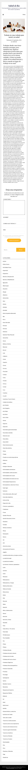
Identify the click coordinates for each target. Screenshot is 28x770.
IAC (3, 540)
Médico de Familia (7, 589)
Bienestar (5, 347)
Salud (4, 702)
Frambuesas (5, 509)
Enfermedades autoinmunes (9, 469)
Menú (24, 14)
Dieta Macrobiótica (7, 448)
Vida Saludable (6, 742)
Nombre (6, 217)
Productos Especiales (8, 668)
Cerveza (5, 368)
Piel (4, 641)
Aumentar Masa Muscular (8, 334)
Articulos (5, 328)
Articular (5, 325)
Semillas (4, 708)
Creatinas (5, 393)
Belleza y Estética (7, 344)
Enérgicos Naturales (7, 466)
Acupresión (5, 270)
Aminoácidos (6, 298)
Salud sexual (5, 705)
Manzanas (5, 576)
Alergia (4, 292)
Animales (5, 307)
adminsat (15, 41)
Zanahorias (5, 757)
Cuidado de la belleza (7, 402)
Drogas (4, 454)
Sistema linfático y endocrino (9, 711)
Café (4, 353)
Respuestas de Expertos (8, 690)
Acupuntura (5, 273)
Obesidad (5, 622)
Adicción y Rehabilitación (8, 279)
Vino (4, 745)
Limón (4, 573)
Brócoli (4, 350)
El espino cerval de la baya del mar (10, 457)
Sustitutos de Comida (7, 714)
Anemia (4, 304)
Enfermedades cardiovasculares (10, 472)
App (4, 316)
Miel (4, 598)
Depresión (5, 426)
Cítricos (4, 383)
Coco (4, 390)
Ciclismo (5, 374)
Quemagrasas (6, 677)
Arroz (4, 319)
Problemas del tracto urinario (9, 659)
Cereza (4, 365)
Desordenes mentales (8, 432)
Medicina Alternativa (7, 585)
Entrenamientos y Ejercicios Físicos (11, 484)
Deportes (5, 423)
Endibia (4, 463)
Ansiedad (5, 310)
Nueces (4, 613)
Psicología (5, 674)
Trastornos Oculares (7, 739)
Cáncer (4, 359)
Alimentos (5, 295)
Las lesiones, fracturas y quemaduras (11, 564)
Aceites (4, 261)
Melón (4, 595)
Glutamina (5, 521)
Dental (4, 420)
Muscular (5, 601)
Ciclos (4, 377)
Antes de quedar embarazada (9, 313)
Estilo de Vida (6, 500)
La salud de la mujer (7, 558)
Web (4, 229)
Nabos (4, 604)
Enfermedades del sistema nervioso (11, 478)
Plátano (4, 647)
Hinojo (4, 530)
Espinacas (5, 491)
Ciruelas (5, 380)
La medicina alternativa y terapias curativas (12, 555)
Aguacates (5, 282)
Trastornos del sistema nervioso (10, 726)
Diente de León (6, 435)
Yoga (4, 754)
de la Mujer (5, 411)
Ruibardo (5, 696)
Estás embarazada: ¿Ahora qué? (10, 494)
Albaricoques (6, 285)
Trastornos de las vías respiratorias (11, 723)
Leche (4, 567)
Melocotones (6, 592)
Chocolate (5, 371)
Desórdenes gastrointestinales (10, 429)
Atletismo (5, 331)
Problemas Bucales (7, 650)
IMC (4, 543)
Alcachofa (5, 288)
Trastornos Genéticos (8, 732)
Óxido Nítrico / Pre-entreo (9, 628)
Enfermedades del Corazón (9, 475)
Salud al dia (14, 6)
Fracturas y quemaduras (8, 506)
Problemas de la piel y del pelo (9, 653)
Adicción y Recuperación (8, 276)
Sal (3, 699)
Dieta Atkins (5, 438)
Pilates (4, 644)
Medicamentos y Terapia (8, 582)
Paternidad (5, 631)
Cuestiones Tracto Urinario (9, 399)
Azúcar (4, 341)
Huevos (4, 536)
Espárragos (5, 487)
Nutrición (5, 616)
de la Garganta (6, 408)
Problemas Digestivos (8, 662)
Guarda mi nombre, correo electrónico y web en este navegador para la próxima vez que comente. (14, 236)
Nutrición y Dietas (7, 619)
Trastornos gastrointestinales (9, 729)
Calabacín (5, 356)
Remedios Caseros (7, 683)
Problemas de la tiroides (8, 656)
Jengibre (5, 552)
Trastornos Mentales (7, 736)
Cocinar (4, 386)
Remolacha (5, 687)
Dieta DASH (5, 442)
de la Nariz (5, 414)
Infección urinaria (7, 546)
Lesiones (5, 570)
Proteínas (5, 671)
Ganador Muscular (7, 515)
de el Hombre (6, 405)
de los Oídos (5, 417)
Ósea (4, 625)
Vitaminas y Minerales (8, 751)
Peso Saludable (6, 638)
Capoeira (5, 362)
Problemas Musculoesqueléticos (10, 665)
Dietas (4, 451)
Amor (4, 301)
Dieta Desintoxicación (8, 445)
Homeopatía (5, 533)
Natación (5, 607)
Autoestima (5, 337)
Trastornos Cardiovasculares (9, 720)
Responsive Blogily (10, 768)
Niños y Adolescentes (8, 610)
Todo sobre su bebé (7, 717)
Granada (5, 524)
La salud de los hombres (8, 561)
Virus (4, 748)
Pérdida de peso (6, 634)
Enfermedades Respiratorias (9, 481)
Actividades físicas (7, 267)
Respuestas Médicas (7, 693)
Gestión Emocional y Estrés (9, 518)
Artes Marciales (6, 322)
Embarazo (5, 460)
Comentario (7, 199)
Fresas (4, 512)
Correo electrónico (9, 223)
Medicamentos (6, 579)
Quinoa (4, 680)
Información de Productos (9, 549)
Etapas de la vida (6, 503)
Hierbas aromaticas (7, 527)
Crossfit (4, 396)
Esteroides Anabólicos (8, 497)
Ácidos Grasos (6, 264)
